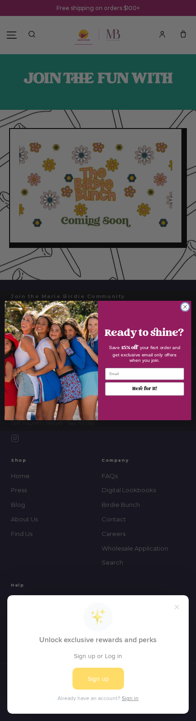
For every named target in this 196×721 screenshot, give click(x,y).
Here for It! (144, 388)
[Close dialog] (185, 307)
